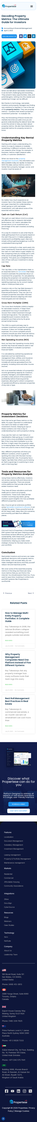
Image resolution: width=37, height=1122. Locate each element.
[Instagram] (29, 36)
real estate (22, 272)
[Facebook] (21, 36)
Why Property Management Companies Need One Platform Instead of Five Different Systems (18, 660)
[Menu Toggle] (31, 6)
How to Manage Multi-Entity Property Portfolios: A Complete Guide (17, 617)
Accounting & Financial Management (18, 28)
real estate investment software (18, 507)
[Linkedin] (33, 36)
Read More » (9, 640)
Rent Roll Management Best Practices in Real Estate (17, 701)
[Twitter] (25, 36)
